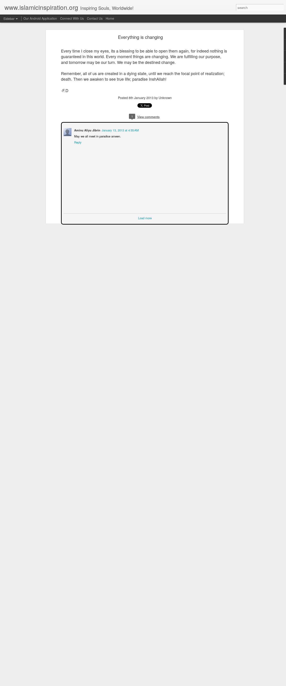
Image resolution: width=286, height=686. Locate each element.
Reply (77, 142)
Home (110, 18)
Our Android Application (40, 18)
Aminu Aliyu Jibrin (87, 130)
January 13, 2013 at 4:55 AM (119, 130)
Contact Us (95, 18)
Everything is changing (140, 37)
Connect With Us (72, 18)
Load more (145, 217)
